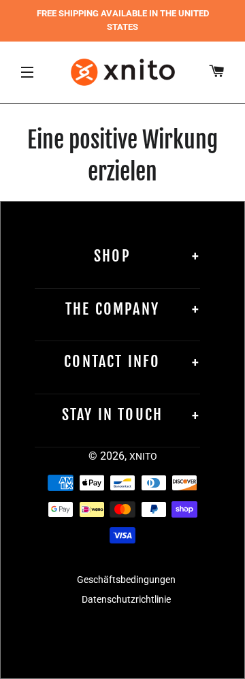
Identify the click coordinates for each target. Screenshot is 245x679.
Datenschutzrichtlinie (126, 599)
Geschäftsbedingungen (126, 579)
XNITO (143, 456)
